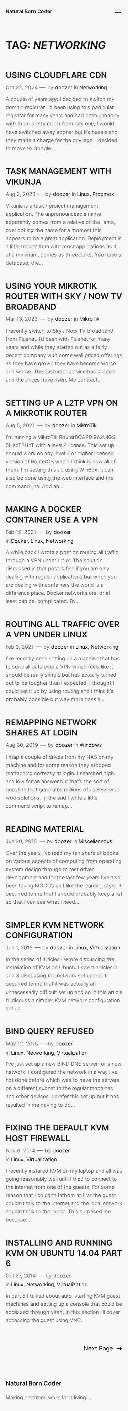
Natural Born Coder (29, 11)
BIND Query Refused (50, 1031)
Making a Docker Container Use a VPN (52, 514)
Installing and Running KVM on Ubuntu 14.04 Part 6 (64, 1253)
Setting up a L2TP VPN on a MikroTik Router (62, 408)
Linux (83, 194)
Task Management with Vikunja (58, 176)
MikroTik (89, 319)
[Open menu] (118, 11)
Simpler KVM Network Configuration (55, 930)
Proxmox (103, 194)
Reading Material (45, 829)
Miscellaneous (95, 841)
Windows (91, 745)
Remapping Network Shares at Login (51, 727)
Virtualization (105, 947)
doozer (63, 87)
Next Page (103, 1348)
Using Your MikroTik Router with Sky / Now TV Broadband (64, 296)
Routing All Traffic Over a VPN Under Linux (62, 629)
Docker (19, 541)
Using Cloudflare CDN (56, 75)
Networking (93, 87)
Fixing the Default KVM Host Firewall (57, 1132)
